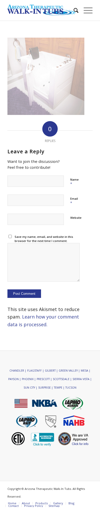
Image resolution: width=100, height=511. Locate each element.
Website (76, 218)
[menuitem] (73, 10)
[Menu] (85, 10)
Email (74, 201)
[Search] (73, 10)
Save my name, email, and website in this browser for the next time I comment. (44, 239)
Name (74, 182)
